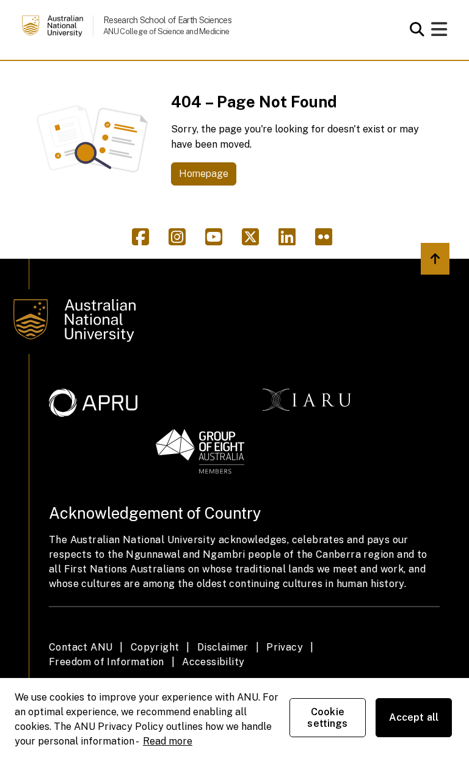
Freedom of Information (106, 662)
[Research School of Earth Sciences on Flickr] (326, 241)
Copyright (155, 647)
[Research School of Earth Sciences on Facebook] (145, 241)
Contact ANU (80, 647)
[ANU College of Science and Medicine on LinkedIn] (291, 241)
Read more (167, 741)
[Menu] (439, 32)
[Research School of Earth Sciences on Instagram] (182, 241)
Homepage (203, 173)
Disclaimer (223, 647)
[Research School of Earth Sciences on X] (255, 241)
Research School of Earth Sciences (167, 20)
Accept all (414, 717)
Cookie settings (327, 717)
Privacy (284, 647)
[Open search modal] (413, 29)
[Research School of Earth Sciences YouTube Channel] (218, 241)
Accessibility (213, 662)
